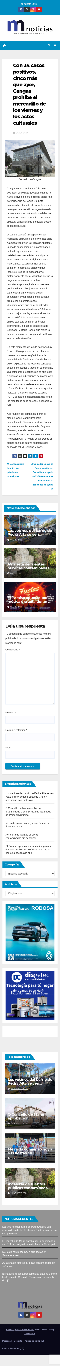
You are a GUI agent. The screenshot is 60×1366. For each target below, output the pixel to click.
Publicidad (7, 1341)
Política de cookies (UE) (13, 1348)
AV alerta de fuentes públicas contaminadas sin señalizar (28, 568)
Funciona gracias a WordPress (20, 1329)
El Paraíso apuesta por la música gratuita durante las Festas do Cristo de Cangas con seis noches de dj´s (29, 849)
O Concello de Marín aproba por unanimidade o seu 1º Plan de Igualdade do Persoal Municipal (28, 811)
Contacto (18, 1341)
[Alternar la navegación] (55, 45)
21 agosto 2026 (19, 1089)
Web (7, 747)
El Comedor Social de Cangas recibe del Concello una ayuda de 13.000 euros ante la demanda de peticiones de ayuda (42, 474)
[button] (49, 45)
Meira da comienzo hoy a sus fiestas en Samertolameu (30, 1153)
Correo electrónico (16, 730)
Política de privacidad (34, 1341)
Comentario (12, 649)
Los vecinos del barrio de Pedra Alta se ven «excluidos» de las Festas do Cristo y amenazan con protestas (30, 796)
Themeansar (29, 1333)
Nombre (10, 712)
